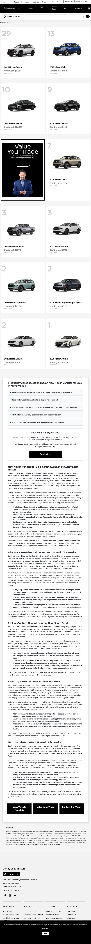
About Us (72, 906)
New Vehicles (8, 911)
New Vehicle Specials (54, 918)
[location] (42, 1)
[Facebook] (5, 895)
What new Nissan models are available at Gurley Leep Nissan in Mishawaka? (42, 392)
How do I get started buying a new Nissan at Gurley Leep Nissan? (38, 422)
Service (28, 906)
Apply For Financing (53, 911)
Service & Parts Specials (33, 914)
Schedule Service (31, 911)
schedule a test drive (65, 760)
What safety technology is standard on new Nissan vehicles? (36, 415)
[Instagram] (10, 895)
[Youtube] (15, 895)
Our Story (71, 911)
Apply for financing (20, 714)
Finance (50, 906)
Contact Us (45, 454)
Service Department (32, 918)
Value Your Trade (46, 806)
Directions (71, 918)
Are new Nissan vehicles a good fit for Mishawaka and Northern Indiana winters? (44, 407)
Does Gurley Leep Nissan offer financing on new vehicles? (35, 400)
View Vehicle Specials (19, 808)
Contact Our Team (71, 806)
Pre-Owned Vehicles (11, 914)
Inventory (8, 906)
